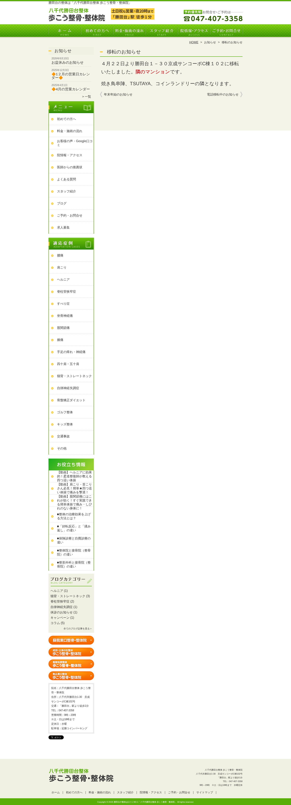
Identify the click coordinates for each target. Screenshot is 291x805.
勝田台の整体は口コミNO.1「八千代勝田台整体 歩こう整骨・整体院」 (145, 802)
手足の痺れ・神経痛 (71, 352)
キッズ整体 (65, 424)
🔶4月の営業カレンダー (70, 89)
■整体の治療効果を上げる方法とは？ (74, 516)
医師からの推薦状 (69, 167)
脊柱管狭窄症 (66, 291)
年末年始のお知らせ (118, 94)
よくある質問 (66, 179)
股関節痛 (63, 327)
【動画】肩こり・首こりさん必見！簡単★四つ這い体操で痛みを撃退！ (74, 488)
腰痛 (60, 255)
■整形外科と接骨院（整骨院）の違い (74, 564)
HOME (193, 42)
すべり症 (63, 303)
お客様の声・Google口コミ (75, 143)
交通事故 (63, 436)
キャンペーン (59, 617)
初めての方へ (97, 33)
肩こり (62, 267)
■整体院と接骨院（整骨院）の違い (74, 552)
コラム (55, 623)
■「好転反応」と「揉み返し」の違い (74, 528)
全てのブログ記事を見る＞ (78, 628)
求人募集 (63, 227)
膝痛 (60, 339)
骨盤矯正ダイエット (71, 400)
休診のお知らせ (61, 612)
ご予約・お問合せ (226, 33)
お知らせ (210, 42)
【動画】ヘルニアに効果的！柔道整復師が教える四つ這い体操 (74, 476)
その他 (62, 448)
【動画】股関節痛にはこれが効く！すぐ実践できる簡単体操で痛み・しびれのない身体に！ (74, 502)
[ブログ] (71, 586)
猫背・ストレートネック (74, 376)
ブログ (62, 203)
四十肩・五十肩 (68, 364)
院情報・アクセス (194, 33)
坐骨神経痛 (65, 315)
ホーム (64, 33)
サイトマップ (204, 792)
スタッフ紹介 (162, 33)
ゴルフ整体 (65, 412)
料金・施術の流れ (129, 33)
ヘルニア (63, 279)
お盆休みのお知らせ (67, 62)
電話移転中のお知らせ (223, 94)
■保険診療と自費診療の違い (74, 540)
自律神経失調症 (68, 388)
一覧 (88, 96)
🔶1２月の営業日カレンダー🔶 (70, 76)
